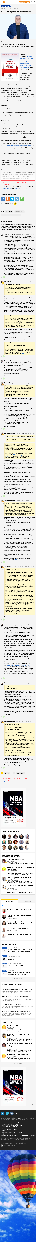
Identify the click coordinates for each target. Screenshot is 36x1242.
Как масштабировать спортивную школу (19, 934)
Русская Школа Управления (14, 963)
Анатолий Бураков (13, 229)
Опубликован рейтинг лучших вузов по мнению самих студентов (17, 989)
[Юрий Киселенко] (21, 842)
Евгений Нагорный (21, 224)
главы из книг (9, 211)
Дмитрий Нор (10, 888)
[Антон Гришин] (4, 847)
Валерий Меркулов (24, 226)
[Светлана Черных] (10, 836)
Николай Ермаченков (7, 231)
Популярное (9, 901)
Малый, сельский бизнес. (14, 1026)
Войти (4, 782)
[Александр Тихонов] (27, 842)
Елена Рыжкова (11, 861)
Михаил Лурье (10, 1027)
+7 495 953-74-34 (17, 1132)
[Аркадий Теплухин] (4, 842)
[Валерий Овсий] (4, 836)
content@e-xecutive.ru (11, 1128)
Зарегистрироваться (21, 188)
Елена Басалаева (11, 1037)
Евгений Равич (11, 228)
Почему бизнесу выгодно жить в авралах (19, 909)
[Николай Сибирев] (10, 847)
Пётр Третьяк (10, 925)
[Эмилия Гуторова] (15, 836)
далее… (23, 353)
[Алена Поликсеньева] (15, 842)
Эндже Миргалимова (12, 911)
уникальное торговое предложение (11, 214)
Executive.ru (20, 1118)
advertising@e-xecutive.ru (11, 1126)
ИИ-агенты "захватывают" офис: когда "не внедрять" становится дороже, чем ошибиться (19, 1045)
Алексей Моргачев (12, 930)
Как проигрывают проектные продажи (18, 928)
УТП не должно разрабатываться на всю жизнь (17, 145)
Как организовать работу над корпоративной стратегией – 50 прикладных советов (20, 886)
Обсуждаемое (26, 901)
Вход (31, 2)
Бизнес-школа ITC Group (13, 947)
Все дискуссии (18, 1063)
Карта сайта (4, 1130)
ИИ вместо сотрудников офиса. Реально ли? (20, 1054)
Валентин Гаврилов (11, 226)
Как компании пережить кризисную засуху (19, 877)
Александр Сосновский (13, 918)
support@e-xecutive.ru (12, 1129)
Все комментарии (18, 896)
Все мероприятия (18, 978)
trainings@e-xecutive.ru (17, 1125)
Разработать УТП (19, 211)
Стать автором (24, 2)
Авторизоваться (7, 188)
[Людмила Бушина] (27, 847)
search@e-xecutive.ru (15, 1124)
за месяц (16, 906)
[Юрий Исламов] (21, 847)
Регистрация (34, 2)
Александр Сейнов (12, 879)
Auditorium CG (11, 970)
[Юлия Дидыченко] (15, 847)
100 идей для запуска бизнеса (15, 859)
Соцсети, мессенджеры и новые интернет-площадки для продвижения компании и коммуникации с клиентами (20, 951)
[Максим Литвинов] (21, 836)
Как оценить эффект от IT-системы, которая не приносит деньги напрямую (20, 922)
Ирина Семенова (22, 228)
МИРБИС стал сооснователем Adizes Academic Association (16, 1011)
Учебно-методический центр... (15, 956)
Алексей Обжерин (24, 229)
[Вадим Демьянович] (27, 836)
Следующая (20, 773)
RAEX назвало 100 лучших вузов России (11, 1004)
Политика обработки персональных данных (11, 1122)
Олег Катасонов (11, 1056)
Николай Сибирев (11, 1048)
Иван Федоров (11, 936)
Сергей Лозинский (12, 870)
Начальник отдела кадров (15, 965)
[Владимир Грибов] (10, 842)
